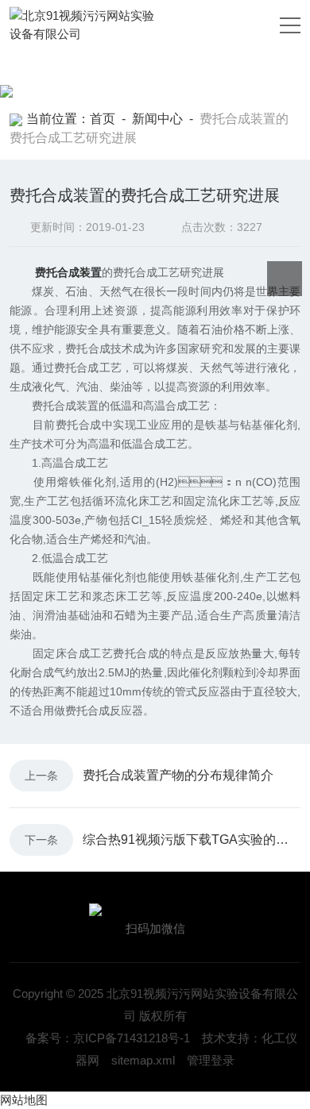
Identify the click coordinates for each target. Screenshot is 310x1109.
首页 (102, 118)
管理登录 (210, 1060)
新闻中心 (157, 118)
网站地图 (24, 1100)
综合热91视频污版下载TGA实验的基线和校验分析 (191, 839)
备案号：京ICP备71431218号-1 (107, 1038)
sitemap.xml (143, 1060)
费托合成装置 (68, 272)
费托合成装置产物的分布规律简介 (178, 775)
